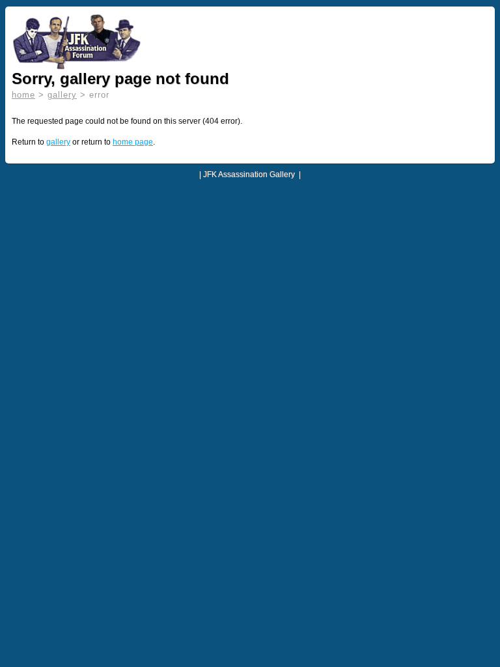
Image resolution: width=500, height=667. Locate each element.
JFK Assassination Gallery (249, 174)
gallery (62, 95)
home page (133, 142)
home (23, 95)
